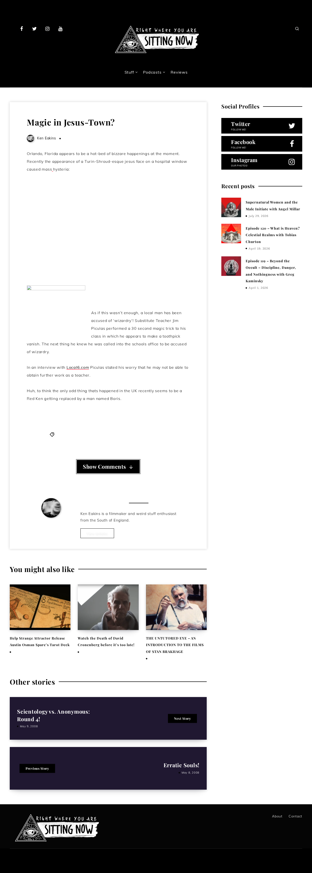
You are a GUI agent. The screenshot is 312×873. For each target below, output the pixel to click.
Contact (295, 816)
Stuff (129, 72)
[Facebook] (21, 28)
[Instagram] (47, 28)
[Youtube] (60, 28)
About (277, 816)
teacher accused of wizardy (142, 434)
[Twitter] (34, 28)
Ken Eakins (51, 525)
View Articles (97, 533)
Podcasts (152, 72)
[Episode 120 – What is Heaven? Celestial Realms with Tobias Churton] (231, 233)
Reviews (179, 72)
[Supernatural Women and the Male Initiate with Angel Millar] (231, 207)
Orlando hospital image (94, 434)
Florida (63, 434)
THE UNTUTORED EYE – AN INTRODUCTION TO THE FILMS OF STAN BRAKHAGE (175, 645)
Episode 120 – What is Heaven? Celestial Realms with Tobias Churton (273, 235)
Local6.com (78, 367)
